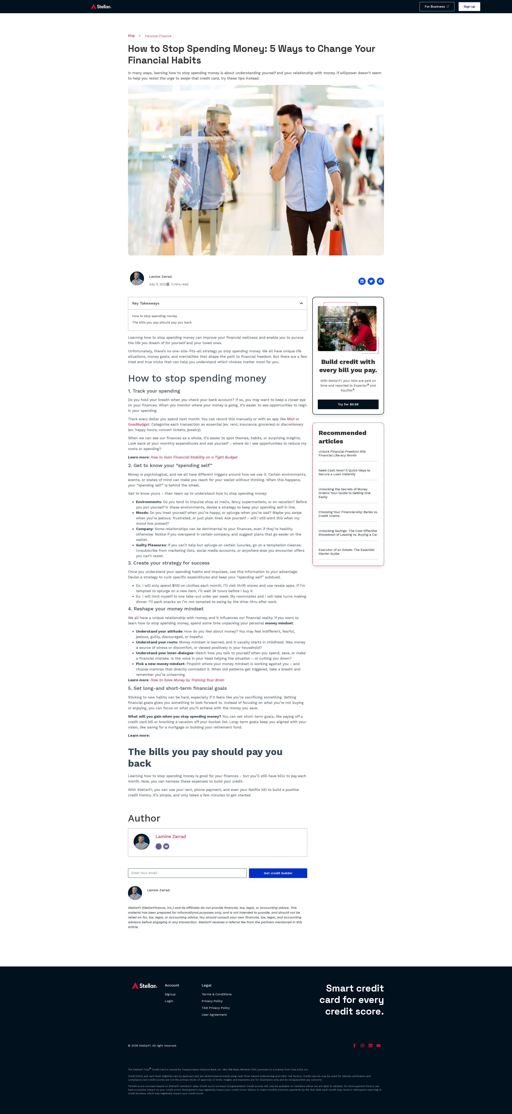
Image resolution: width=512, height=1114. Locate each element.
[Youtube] (378, 1046)
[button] (362, 281)
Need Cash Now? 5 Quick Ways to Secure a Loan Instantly (344, 472)
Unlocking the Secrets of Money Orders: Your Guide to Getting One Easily (344, 493)
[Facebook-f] (354, 1046)
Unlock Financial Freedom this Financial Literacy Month (342, 453)
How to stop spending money (154, 316)
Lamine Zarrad (171, 836)
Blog (131, 35)
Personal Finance (158, 36)
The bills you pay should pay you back (162, 322)
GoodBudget (138, 424)
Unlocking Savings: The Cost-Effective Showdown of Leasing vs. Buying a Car (348, 532)
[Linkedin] (370, 1046)
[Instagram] (362, 1046)
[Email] (166, 846)
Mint (291, 419)
